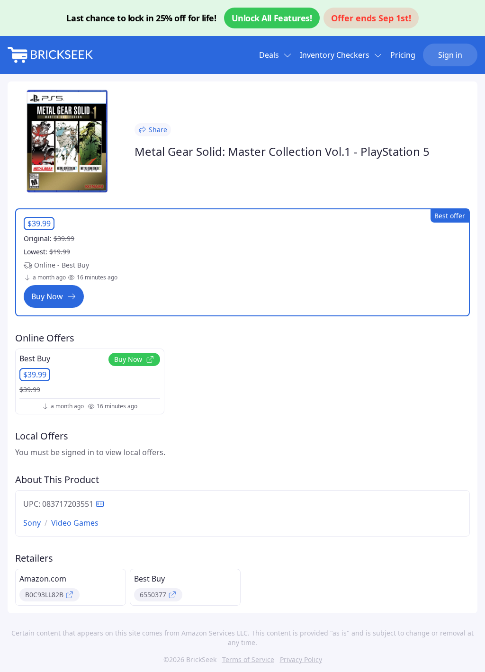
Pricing (402, 55)
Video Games (75, 523)
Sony (32, 523)
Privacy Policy (301, 659)
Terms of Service (248, 659)
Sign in (450, 55)
